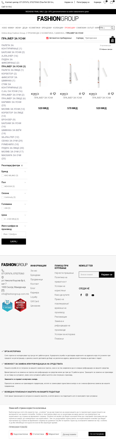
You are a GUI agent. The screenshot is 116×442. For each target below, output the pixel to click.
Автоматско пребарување (60, 38)
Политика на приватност (61, 279)
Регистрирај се (83, 2)
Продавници (37, 279)
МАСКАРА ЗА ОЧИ (11, 157)
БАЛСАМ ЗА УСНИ (13, 52)
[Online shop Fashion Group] (58, 18)
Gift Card (35, 301)
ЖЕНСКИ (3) (9, 186)
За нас (34, 270)
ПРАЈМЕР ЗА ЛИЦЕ (14, 98)
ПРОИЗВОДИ (33, 33)
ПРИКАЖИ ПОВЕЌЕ (18, 427)
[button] (106, 28)
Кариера (35, 292)
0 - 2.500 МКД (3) (11, 219)
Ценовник (35, 306)
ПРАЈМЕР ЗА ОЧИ (13, 95)
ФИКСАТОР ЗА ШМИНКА (9, 79)
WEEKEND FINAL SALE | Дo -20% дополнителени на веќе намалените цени (57, 12)
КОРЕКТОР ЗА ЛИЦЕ (12, 114)
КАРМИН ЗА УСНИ (11, 104)
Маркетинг (54, 434)
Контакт (35, 284)
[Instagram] (86, 295)
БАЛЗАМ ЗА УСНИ (11, 125)
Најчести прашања (64, 273)
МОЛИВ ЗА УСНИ (13, 109)
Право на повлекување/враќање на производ (62, 306)
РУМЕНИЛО (10, 144)
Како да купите (62, 295)
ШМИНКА (59, 33)
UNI (7, 208)
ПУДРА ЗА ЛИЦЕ (13, 148)
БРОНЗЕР (9, 119)
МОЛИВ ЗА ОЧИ (13, 151)
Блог (33, 288)
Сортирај (80, 38)
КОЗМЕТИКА (47, 33)
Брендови (35, 275)
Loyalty (34, 297)
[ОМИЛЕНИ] (104, 3)
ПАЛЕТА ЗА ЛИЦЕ (13, 70)
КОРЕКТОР (9, 73)
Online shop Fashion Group (13, 33)
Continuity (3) (10, 197)
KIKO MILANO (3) (11, 175)
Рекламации (61, 317)
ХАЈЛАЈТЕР (10, 137)
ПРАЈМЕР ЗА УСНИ (14, 66)
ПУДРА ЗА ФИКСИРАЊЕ (10, 61)
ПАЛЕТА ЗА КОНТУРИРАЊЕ (12, 47)
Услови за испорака (65, 334)
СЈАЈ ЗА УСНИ (12, 91)
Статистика (38, 434)
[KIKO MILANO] (35, 94)
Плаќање (59, 338)
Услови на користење (60, 288)
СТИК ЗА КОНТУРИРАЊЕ (12, 86)
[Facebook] (81, 295)
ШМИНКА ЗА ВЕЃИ (11, 132)
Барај (13, 241)
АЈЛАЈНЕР (10, 56)
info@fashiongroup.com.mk (15, 294)
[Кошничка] (112, 3)
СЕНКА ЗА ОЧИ (12, 140)
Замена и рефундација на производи (62, 325)
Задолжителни (20, 434)
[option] (58, 11)
